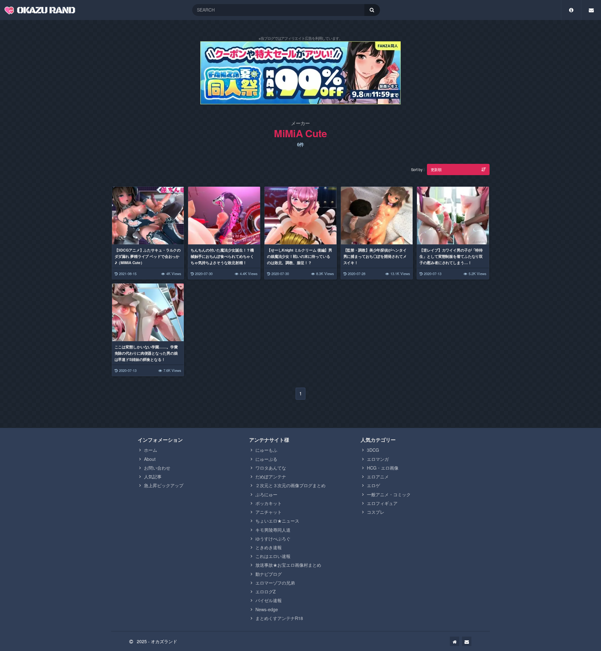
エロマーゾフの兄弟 (275, 583)
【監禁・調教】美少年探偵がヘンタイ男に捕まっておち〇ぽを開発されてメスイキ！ (375, 256)
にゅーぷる (266, 459)
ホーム (150, 450)
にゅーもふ (266, 450)
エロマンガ (378, 459)
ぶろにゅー (266, 494)
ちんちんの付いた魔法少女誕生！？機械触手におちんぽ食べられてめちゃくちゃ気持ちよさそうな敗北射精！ (222, 256)
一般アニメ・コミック (389, 494)
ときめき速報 (268, 547)
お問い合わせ (157, 468)
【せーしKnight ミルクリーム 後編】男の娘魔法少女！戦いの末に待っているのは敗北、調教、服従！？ (299, 256)
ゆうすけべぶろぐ (272, 538)
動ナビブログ (268, 574)
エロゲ (373, 485)
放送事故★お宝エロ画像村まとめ (288, 565)
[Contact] (591, 10)
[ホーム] (454, 641)
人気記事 (153, 476)
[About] (571, 10)
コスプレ (375, 512)
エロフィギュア (382, 503)
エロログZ (265, 591)
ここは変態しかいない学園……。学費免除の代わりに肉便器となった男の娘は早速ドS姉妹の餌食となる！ (146, 353)
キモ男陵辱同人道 (272, 530)
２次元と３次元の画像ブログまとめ (290, 485)
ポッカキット (268, 503)
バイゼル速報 (268, 600)
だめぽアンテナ (270, 476)
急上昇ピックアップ (163, 485)
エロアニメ (378, 476)
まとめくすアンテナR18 (279, 618)
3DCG (373, 450)
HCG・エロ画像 (382, 468)
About (150, 459)
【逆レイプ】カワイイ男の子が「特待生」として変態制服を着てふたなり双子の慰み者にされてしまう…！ (451, 256)
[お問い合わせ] (466, 641)
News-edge (266, 609)
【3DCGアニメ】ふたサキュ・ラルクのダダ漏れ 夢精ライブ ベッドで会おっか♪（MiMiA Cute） (148, 256)
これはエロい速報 (272, 556)
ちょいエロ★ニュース (277, 521)
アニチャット (268, 512)
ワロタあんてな (270, 468)
